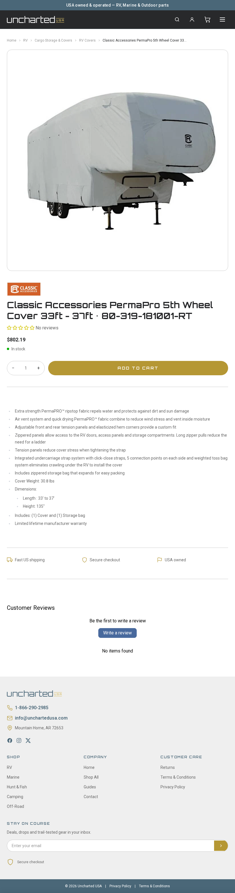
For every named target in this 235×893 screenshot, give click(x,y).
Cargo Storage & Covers (53, 40)
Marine (13, 777)
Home (11, 40)
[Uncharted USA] (35, 19)
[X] (28, 740)
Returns (167, 767)
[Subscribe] (221, 846)
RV (25, 40)
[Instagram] (19, 740)
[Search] (177, 19)
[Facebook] (10, 740)
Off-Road (15, 806)
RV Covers (87, 40)
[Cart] (207, 19)
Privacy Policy (172, 787)
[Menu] (222, 19)
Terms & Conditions (178, 777)
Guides (90, 787)
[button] (20, 328)
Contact (91, 796)
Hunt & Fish (17, 787)
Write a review (117, 633)
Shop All (91, 777)
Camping (15, 796)
